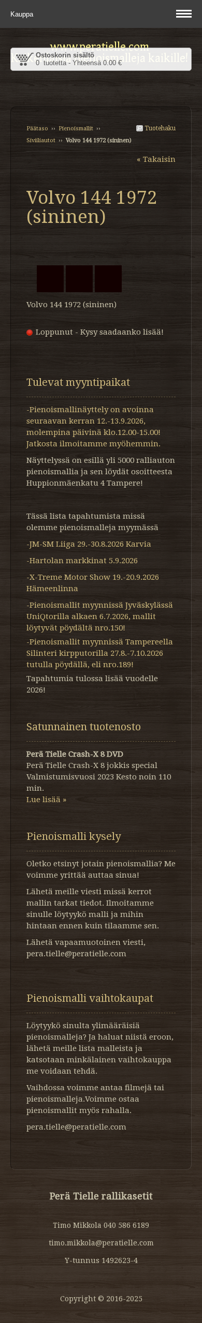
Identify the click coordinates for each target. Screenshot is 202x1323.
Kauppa (22, 14)
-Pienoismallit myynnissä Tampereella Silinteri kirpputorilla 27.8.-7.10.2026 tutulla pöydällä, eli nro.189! (99, 653)
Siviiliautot (40, 140)
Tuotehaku (159, 128)
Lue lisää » (46, 799)
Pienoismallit (76, 128)
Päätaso (37, 128)
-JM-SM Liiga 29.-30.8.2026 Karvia (88, 544)
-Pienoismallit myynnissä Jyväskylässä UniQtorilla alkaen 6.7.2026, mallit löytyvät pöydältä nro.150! (99, 616)
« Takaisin (156, 159)
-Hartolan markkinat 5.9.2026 (82, 560)
